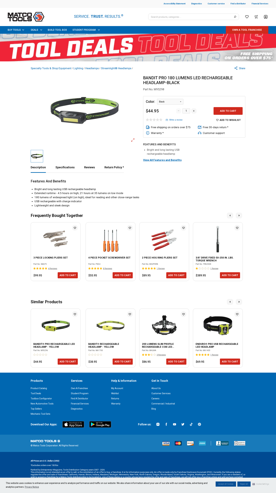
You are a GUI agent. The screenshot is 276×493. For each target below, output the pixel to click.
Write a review (175, 120)
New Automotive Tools (42, 403)
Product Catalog (39, 388)
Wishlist (115, 393)
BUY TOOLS (14, 29)
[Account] (266, 17)
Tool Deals (36, 393)
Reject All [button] (244, 484)
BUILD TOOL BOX (57, 29)
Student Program (79, 393)
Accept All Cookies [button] (225, 484)
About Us (156, 388)
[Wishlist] (247, 17)
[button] (261, 484)
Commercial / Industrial (163, 403)
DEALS (34, 29)
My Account (117, 388)
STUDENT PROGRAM (84, 29)
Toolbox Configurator (41, 398)
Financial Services (80, 403)
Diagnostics (77, 408)
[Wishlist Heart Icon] (75, 228)
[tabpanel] (138, 193)
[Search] (235, 17)
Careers (155, 398)
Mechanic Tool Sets (40, 414)
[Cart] (256, 17)
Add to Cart (228, 111)
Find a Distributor (79, 398)
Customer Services (161, 393)
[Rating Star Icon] (34, 268)
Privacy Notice (32, 487)
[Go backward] (230, 215)
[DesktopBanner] (138, 47)
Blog (153, 408)
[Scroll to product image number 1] (37, 156)
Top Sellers (36, 408)
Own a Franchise (79, 388)
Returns (115, 398)
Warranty (115, 403)
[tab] (38, 167)
